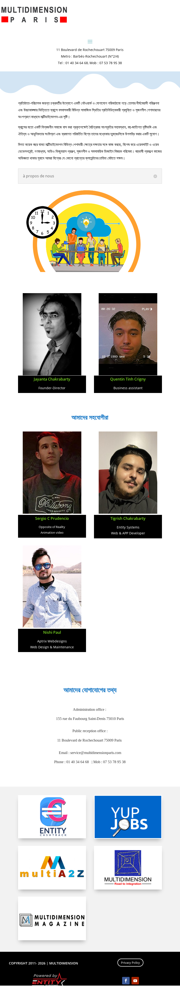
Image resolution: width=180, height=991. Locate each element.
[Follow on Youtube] (135, 980)
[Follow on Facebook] (126, 980)
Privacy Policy (130, 962)
